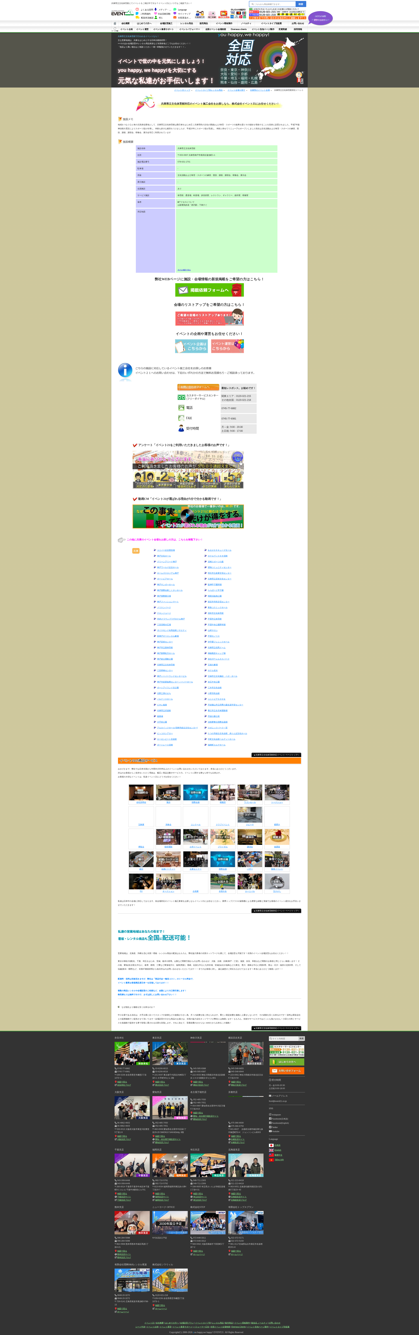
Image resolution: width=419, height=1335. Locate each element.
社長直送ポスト (185, 18)
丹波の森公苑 (214, 716)
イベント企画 (126, 29)
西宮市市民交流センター (218, 602)
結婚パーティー (168, 869)
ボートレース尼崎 (165, 745)
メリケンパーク (164, 607)
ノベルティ (246, 23)
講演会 (250, 847)
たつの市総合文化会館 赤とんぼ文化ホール (227, 733)
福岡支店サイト (162, 1197)
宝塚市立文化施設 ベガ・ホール (222, 676)
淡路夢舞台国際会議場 (218, 722)
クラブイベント (223, 824)
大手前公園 (162, 722)
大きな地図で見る (184, 270)
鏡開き (277, 824)
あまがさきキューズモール (219, 550)
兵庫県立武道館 (164, 710)
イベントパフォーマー (189, 29)
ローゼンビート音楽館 (167, 739)
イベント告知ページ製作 (263, 29)
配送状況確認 (147, 18)
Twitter (275, 1127)
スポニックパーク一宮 (218, 728)
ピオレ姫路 (162, 705)
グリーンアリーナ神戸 (167, 562)
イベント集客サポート (163, 29)
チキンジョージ (164, 613)
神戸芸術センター (165, 642)
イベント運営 (142, 29)
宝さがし (277, 891)
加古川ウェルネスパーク (218, 659)
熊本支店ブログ (124, 1257)
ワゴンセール (250, 802)
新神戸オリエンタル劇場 (168, 636)
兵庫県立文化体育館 (166, 665)
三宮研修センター (165, 670)
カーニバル (250, 891)
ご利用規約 (145, 14)
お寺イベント (195, 847)
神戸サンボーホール (166, 584)
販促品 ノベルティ (259, 1323)
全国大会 (223, 891)
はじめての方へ (144, 23)
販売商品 (204, 23)
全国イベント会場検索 (215, 29)
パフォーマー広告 (201, 1327)
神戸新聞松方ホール (166, 653)
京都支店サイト (238, 1139)
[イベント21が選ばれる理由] (223, 18)
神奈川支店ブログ (201, 1085)
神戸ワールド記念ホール (168, 567)
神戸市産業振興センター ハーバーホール (175, 682)
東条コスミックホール (218, 607)
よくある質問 (147, 10)
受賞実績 (283, 29)
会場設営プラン (187, 1323)
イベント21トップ (182, 90)
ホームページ (199, 1254)
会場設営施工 (166, 23)
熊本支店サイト (124, 1254)
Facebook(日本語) (280, 1119)
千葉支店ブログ (124, 1200)
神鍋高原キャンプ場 (217, 653)
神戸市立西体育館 (165, 647)
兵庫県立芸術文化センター (219, 579)
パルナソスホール (165, 699)
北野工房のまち (164, 693)
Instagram (276, 1115)
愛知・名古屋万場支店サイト (168, 1139)
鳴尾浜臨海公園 (215, 596)
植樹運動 (168, 847)
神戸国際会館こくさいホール (170, 590)
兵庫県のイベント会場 (260, 90)
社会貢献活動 (164, 14)
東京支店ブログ (162, 1085)
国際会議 (196, 802)
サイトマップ (184, 14)
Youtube (275, 1131)
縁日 (141, 869)
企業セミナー (195, 869)
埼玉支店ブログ (200, 1200)
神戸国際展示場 (164, 596)
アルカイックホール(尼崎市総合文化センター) (177, 728)
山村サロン (213, 630)
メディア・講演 (165, 10)
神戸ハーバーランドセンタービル (172, 676)
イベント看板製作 (224, 23)
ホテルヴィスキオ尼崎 (218, 556)
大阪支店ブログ (124, 1139)
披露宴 (277, 847)
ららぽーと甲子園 (216, 590)
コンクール (195, 824)
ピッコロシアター (165, 733)
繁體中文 (278, 1155)
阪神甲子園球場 (215, 584)
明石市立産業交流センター (219, 573)
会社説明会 (141, 802)
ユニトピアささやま (217, 699)
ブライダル (223, 847)
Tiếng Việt (279, 1160)
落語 (168, 802)
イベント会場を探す (236, 90)
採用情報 (298, 29)
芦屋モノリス (214, 636)
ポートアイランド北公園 (168, 687)
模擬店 (223, 802)
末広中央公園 (214, 682)
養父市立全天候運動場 (218, 710)
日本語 (277, 1145)
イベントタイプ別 (203, 1323)
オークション (168, 891)
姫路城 (160, 716)
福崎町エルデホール (217, 745)
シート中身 (115, 29)
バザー (250, 869)
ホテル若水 (213, 670)
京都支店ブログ (238, 1142)
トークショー (277, 802)
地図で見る (122, 1082)
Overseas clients (238, 29)
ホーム (115, 23)
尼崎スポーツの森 (216, 562)
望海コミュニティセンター (219, 567)
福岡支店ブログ (162, 1200)
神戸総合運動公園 (165, 659)
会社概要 (125, 23)
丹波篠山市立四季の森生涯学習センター (225, 705)
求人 (161, 18)
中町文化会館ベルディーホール (221, 739)
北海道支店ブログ (239, 1200)
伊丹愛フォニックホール (218, 642)
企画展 (196, 891)
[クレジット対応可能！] (238, 18)
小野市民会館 (214, 693)
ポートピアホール (165, 579)
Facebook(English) (280, 1123)
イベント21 (149, 1323)
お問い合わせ (298, 23)
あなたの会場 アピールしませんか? (320, 18)
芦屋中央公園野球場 (217, 624)
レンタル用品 (186, 23)
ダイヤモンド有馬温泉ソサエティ (172, 630)
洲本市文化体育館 (216, 613)
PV (141, 891)
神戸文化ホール (164, 556)
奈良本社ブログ (124, 1085)
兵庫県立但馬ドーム (217, 647)
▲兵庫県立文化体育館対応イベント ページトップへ (276, 755)
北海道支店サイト (239, 1197)
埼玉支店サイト (200, 1197)
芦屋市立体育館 (215, 619)
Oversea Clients (238, 1327)
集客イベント (277, 869)
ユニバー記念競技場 (166, 550)
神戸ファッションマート (168, 602)
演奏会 (168, 824)
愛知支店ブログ (162, 1142)
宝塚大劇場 (213, 665)
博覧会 (141, 847)
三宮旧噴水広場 (164, 624)
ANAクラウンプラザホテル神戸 (171, 619)
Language (182, 10)
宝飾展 (141, 824)
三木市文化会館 (215, 687)
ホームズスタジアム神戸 (168, 573)
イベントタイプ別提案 (271, 23)
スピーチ (250, 824)
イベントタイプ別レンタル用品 (209, 90)
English (277, 1150)
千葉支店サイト (124, 1197)
